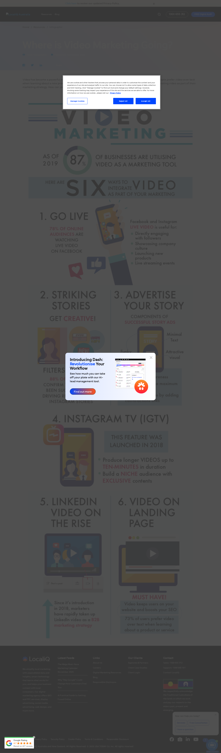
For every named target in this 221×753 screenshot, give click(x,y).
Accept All (145, 101)
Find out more (83, 391)
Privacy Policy (115, 93)
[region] (111, 92)
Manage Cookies (77, 101)
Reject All (123, 101)
